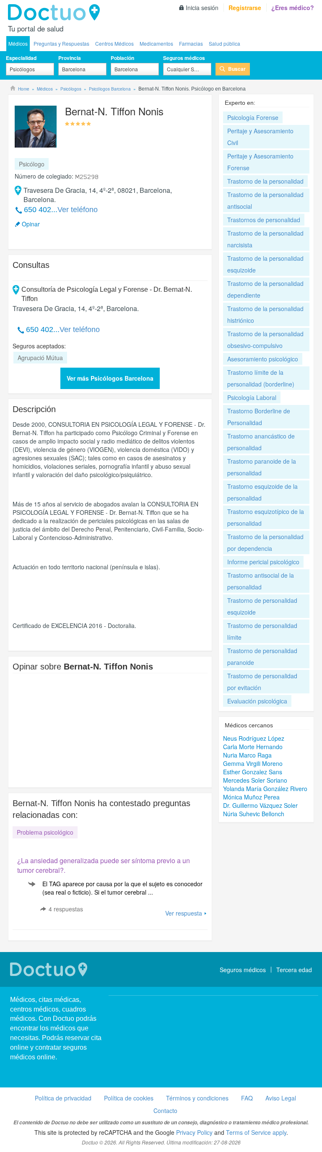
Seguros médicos (184, 57)
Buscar (237, 69)
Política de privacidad (63, 1098)
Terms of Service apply (256, 1132)
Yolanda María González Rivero (265, 788)
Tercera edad (294, 969)
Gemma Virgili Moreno (253, 763)
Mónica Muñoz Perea (251, 797)
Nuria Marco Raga (247, 755)
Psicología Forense (252, 117)
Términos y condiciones (197, 1098)
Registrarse (245, 7)
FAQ (247, 1098)
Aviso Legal (280, 1098)
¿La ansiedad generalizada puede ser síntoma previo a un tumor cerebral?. (103, 865)
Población (122, 57)
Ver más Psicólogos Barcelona (110, 378)
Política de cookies (128, 1098)
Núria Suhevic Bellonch (253, 814)
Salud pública (224, 43)
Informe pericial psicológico (263, 562)
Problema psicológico (45, 832)
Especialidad (21, 57)
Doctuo (56, 12)
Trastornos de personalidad (263, 219)
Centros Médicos (114, 43)
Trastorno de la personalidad (265, 181)
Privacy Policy (194, 1132)
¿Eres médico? (292, 7)
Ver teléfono (77, 209)
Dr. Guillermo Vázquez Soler (260, 805)
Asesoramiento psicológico (262, 359)
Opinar (31, 224)
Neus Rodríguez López (253, 738)
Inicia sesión (202, 7)
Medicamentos (156, 43)
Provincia (69, 57)
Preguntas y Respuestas (61, 43)
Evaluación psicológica (257, 701)
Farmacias (191, 43)
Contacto (165, 1110)
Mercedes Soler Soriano (255, 780)
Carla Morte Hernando (253, 746)
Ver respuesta (183, 913)
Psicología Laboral (251, 397)
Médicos (18, 43)
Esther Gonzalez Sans (252, 772)
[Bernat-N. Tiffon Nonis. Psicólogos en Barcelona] (36, 126)
